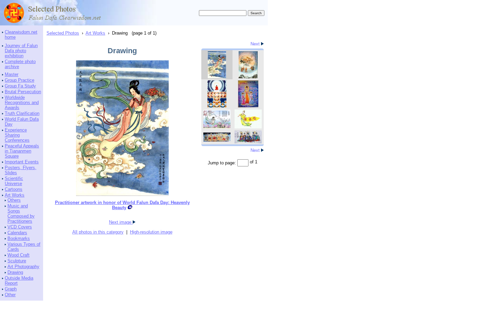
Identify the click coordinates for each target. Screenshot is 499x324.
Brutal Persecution (23, 91)
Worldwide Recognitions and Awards (22, 102)
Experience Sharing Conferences (17, 135)
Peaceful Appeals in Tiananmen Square (22, 151)
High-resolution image (151, 232)
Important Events (22, 161)
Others (14, 200)
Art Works (14, 195)
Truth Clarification (22, 113)
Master (11, 74)
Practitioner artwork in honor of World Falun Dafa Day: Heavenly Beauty (122, 205)
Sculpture (16, 260)
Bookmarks (18, 238)
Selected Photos (63, 33)
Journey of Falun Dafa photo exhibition (21, 50)
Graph (11, 288)
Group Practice (19, 80)
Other (10, 294)
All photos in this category (98, 232)
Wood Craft (18, 255)
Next (256, 43)
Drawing (15, 272)
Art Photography (23, 266)
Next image (121, 222)
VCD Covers (19, 226)
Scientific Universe (14, 181)
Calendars (17, 232)
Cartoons (13, 189)
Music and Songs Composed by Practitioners (21, 213)
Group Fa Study (20, 85)
